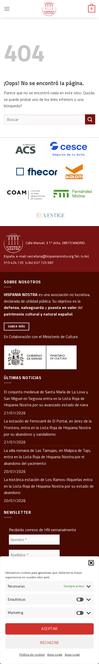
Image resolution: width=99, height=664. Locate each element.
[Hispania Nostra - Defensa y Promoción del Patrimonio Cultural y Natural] (49, 9)
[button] (91, 562)
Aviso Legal (54, 654)
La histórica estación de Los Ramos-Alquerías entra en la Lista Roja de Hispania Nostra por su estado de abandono (49, 485)
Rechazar (49, 642)
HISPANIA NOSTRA (21, 294)
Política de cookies (32, 654)
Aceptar (49, 629)
